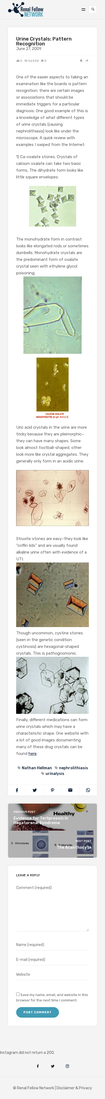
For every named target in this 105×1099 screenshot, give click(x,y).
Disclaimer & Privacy (74, 1088)
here (33, 753)
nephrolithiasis (73, 768)
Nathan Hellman (37, 768)
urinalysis (55, 773)
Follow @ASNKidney (31, 1044)
